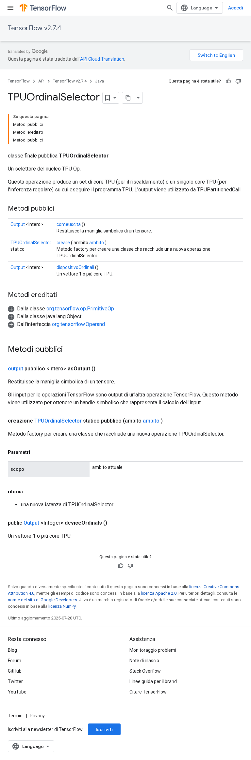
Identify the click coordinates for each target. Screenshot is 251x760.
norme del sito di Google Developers (42, 599)
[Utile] (228, 81)
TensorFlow (19, 81)
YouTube (17, 691)
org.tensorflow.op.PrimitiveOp (80, 308)
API (41, 81)
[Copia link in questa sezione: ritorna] (29, 492)
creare (63, 242)
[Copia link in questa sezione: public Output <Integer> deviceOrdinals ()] (115, 523)
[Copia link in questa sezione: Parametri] (36, 452)
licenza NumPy (61, 606)
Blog (12, 650)
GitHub (15, 671)
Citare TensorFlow (148, 691)
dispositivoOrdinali (75, 267)
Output (17, 224)
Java (99, 81)
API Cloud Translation (102, 59)
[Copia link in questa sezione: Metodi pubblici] (60, 209)
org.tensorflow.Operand (78, 324)
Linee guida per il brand (153, 681)
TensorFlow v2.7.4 (34, 28)
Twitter (15, 681)
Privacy (37, 715)
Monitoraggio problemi (152, 650)
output (15, 368)
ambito (96, 242)
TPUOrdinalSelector (30, 242)
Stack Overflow (145, 671)
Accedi (235, 7)
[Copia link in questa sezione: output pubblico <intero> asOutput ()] (103, 369)
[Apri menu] (10, 8)
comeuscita (69, 224)
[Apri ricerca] (170, 8)
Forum (14, 660)
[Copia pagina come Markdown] (128, 97)
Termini (16, 715)
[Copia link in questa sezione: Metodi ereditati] (63, 295)
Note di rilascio (144, 660)
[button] (61, 308)
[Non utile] (238, 81)
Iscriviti (104, 729)
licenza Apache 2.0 (158, 593)
